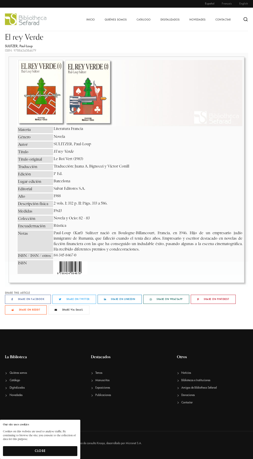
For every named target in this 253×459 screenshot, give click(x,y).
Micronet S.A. (134, 443)
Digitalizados (170, 20)
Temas (98, 373)
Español (209, 3)
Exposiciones (102, 387)
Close (40, 450)
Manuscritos (102, 380)
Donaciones (188, 395)
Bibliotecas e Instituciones (195, 380)
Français (227, 3)
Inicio (90, 20)
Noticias (186, 373)
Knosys (101, 443)
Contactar (223, 20)
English (243, 3)
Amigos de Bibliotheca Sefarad (199, 387)
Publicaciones (103, 395)
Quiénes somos (116, 20)
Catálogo (144, 20)
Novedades (198, 20)
